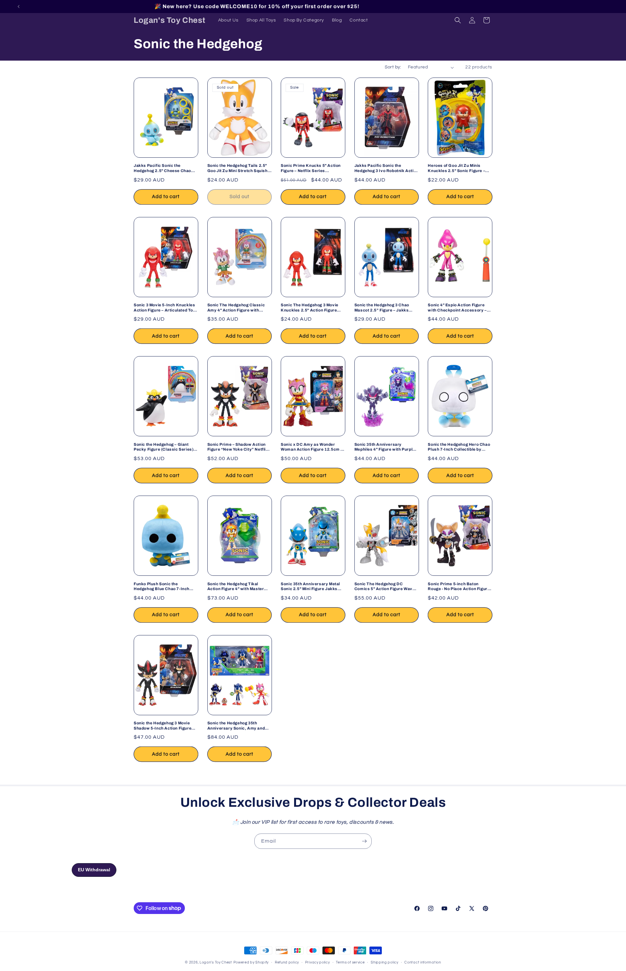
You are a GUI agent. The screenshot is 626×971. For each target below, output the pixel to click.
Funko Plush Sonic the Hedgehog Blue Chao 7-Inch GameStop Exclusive (161, 587)
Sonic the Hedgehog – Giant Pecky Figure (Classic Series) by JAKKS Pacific (163, 447)
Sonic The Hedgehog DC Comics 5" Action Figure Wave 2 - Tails (386, 587)
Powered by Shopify (251, 962)
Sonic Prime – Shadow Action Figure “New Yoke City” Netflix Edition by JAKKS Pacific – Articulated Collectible (237, 447)
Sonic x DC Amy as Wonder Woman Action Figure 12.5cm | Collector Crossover (311, 447)
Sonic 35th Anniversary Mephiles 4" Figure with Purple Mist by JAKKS (384, 447)
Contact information (422, 962)
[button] (458, 20)
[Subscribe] (364, 841)
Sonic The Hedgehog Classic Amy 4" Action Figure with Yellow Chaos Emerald (236, 308)
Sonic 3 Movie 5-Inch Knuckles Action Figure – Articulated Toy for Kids (165, 308)
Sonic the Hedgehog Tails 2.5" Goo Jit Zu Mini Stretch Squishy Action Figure (238, 168)
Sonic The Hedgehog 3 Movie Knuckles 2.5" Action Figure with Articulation (309, 308)
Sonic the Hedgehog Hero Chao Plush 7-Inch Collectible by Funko (459, 447)
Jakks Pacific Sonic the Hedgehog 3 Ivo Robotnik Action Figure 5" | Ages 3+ (386, 168)
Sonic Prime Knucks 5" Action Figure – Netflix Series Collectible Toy (311, 168)
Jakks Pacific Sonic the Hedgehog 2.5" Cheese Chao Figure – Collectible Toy (162, 168)
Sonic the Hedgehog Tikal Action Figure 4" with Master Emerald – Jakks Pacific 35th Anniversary (236, 587)
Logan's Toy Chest (216, 962)
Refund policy (287, 962)
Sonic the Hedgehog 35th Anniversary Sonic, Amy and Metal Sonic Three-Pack (236, 726)
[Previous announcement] (18, 6)
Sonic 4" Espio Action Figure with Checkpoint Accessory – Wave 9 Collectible (457, 308)
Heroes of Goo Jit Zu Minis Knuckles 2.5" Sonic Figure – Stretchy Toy (456, 168)
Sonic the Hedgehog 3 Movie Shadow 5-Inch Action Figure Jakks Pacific (162, 726)
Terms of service (350, 962)
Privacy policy (317, 962)
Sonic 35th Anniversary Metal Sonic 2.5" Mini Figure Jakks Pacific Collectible (310, 587)
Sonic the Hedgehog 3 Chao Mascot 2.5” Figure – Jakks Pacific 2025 (381, 308)
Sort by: (393, 67)
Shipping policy (384, 962)
